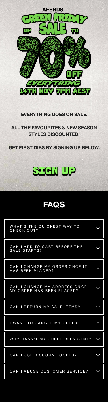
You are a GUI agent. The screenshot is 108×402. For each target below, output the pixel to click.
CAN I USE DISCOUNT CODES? (43, 355)
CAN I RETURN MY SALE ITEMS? (45, 307)
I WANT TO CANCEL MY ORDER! (44, 323)
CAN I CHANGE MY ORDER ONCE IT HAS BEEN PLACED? (48, 269)
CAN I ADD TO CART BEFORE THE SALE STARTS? (46, 249)
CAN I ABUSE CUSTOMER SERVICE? (49, 371)
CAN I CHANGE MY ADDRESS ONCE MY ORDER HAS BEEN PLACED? (48, 289)
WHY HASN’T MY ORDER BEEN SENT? (51, 339)
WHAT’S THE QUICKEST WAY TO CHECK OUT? (45, 228)
